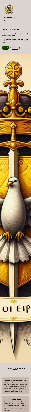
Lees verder (15, 47)
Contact (5, 47)
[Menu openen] (4, 21)
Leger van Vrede (9, 17)
